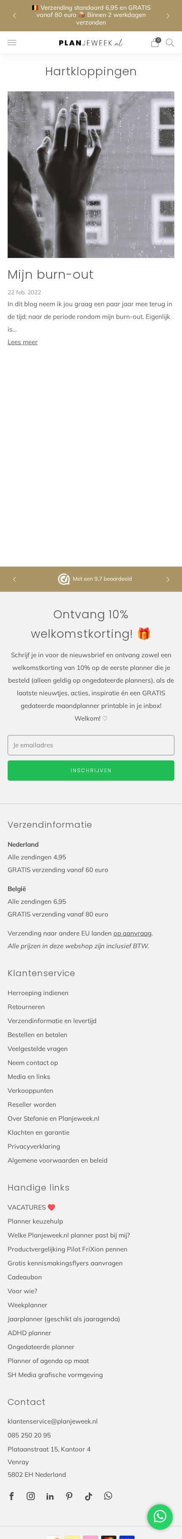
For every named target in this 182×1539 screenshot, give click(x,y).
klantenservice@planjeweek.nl (53, 1421)
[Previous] (14, 15)
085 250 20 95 (29, 1435)
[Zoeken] (170, 42)
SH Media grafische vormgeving (55, 1375)
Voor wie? (22, 1291)
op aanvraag (132, 933)
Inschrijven (91, 770)
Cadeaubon (25, 1277)
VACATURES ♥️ (31, 1207)
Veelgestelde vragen (38, 1049)
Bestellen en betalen (37, 1035)
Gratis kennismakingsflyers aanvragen (65, 1263)
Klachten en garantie (38, 1132)
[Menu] (12, 42)
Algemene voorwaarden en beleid (58, 1160)
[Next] (168, 15)
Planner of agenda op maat (48, 1361)
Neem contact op (33, 1063)
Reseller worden (32, 1104)
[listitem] (91, 15)
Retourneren (26, 1007)
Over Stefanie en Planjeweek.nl (53, 1118)
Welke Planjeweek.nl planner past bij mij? (69, 1235)
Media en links (29, 1077)
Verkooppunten (30, 1090)
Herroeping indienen (38, 993)
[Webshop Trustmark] (65, 579)
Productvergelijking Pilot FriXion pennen (67, 1249)
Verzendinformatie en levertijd (52, 1021)
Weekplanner (27, 1305)
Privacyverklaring (34, 1146)
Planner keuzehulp (35, 1221)
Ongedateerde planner (41, 1347)
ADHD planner (29, 1333)
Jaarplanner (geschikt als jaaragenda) (64, 1319)
